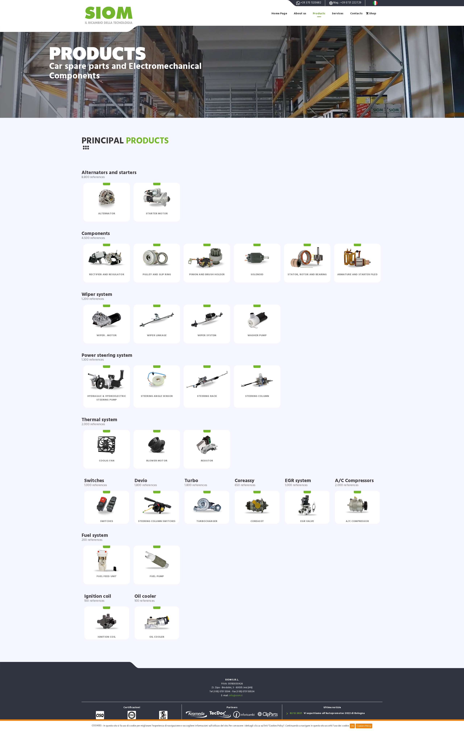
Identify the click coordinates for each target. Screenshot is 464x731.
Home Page (279, 13)
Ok (352, 726)
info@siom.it (236, 695)
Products (319, 13)
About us (300, 13)
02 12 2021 (296, 713)
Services (337, 13)
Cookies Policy (364, 726)
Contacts (356, 13)
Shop (372, 13)
